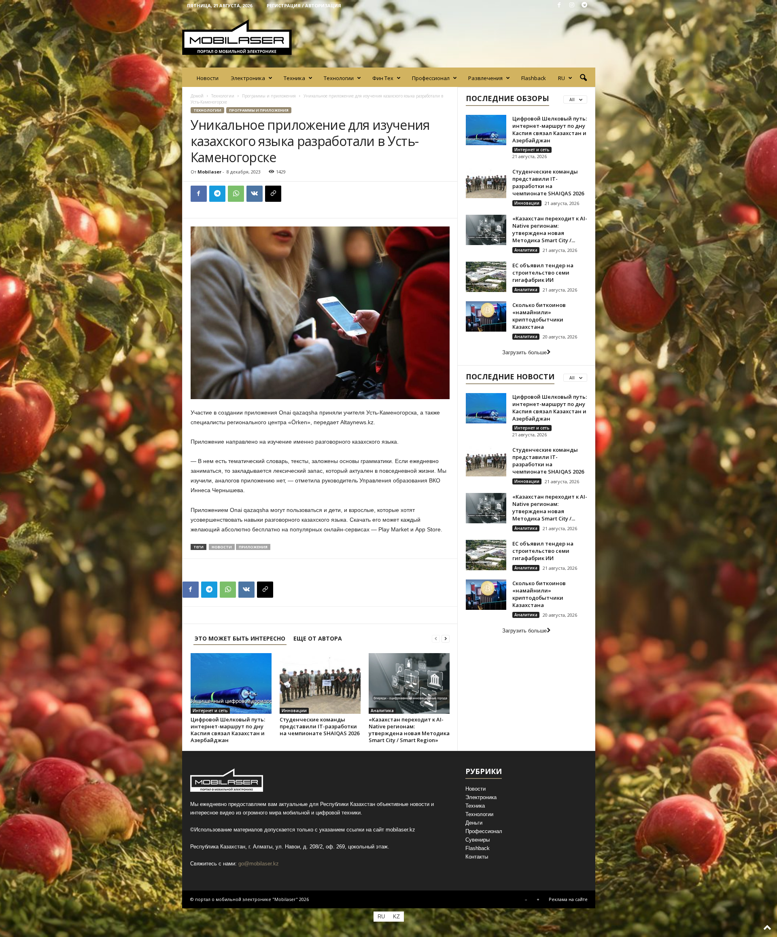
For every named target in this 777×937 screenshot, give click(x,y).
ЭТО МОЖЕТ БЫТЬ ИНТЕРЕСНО (240, 638)
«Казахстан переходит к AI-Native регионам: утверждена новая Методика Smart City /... (549, 229)
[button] (583, 78)
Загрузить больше (524, 352)
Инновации (294, 710)
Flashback (533, 78)
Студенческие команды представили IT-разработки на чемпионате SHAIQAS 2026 (319, 726)
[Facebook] (559, 5)
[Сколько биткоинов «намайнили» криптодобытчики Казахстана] (486, 316)
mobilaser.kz (400, 830)
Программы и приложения (269, 96)
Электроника (248, 78)
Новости (208, 78)
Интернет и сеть (210, 710)
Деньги (473, 823)
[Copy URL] (273, 194)
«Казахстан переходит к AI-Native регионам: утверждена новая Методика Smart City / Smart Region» (409, 730)
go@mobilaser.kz (258, 864)
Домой (197, 96)
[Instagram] (572, 5)
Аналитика (382, 710)
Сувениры (477, 840)
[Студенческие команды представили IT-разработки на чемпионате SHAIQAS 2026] (320, 683)
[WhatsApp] (236, 194)
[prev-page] (436, 638)
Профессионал (431, 78)
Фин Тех (382, 78)
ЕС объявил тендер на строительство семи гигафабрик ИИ (542, 272)
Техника (294, 78)
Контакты (476, 857)
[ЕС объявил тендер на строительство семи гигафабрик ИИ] (486, 277)
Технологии (339, 78)
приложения (253, 547)
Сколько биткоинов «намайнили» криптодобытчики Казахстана (539, 315)
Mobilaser (209, 172)
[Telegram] (584, 5)
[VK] (254, 194)
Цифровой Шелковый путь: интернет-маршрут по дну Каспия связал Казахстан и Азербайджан (228, 730)
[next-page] (446, 638)
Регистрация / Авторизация (304, 5)
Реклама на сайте (568, 899)
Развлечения (485, 78)
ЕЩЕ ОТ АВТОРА (317, 638)
